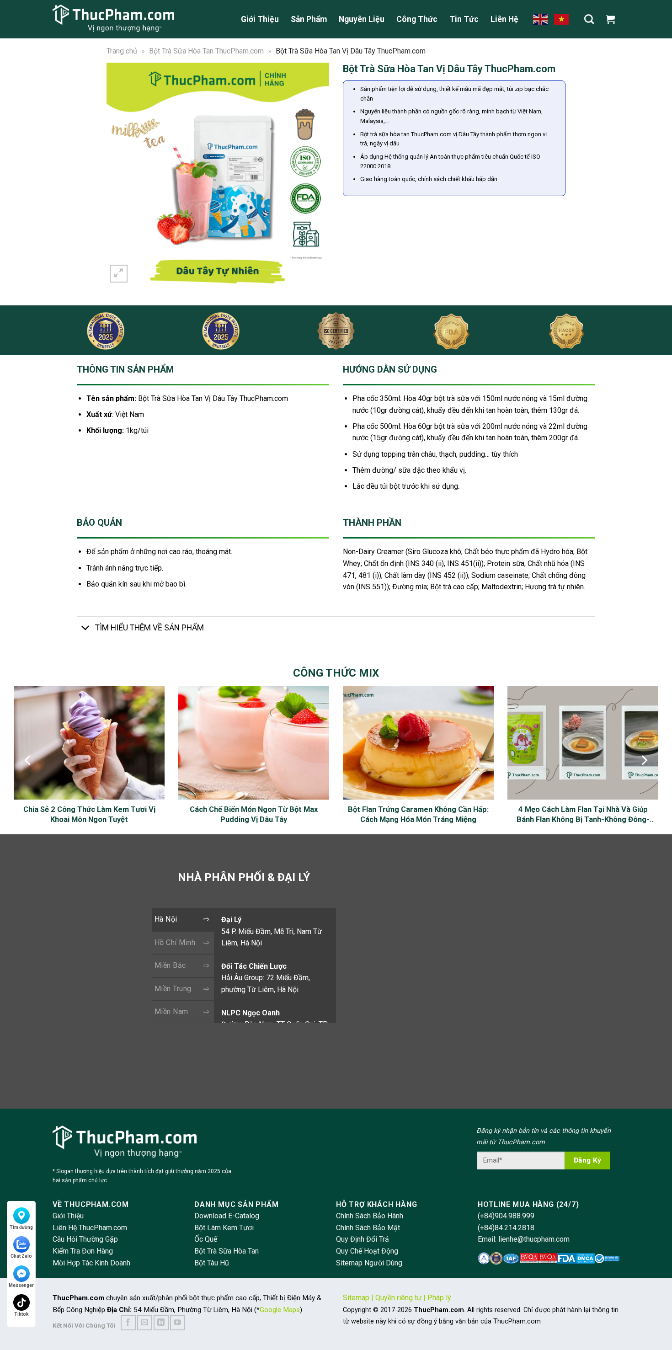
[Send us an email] (144, 1322)
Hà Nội (166, 919)
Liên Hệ (504, 19)
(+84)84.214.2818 (506, 1227)
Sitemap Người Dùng (369, 1263)
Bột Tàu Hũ (211, 1263)
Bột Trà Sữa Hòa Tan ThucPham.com (206, 51)
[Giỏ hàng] (612, 19)
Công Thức (416, 19)
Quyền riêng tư (398, 1297)
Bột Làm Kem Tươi (224, 1227)
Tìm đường (21, 1227)
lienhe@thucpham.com (534, 1239)
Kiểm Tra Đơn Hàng (83, 1251)
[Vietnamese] (561, 18)
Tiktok (21, 1314)
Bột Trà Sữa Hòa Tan (226, 1251)
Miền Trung (173, 988)
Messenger (21, 1285)
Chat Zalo (21, 1256)
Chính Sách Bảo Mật (368, 1227)
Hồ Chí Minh (175, 942)
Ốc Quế (205, 1239)
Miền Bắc (170, 965)
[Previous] (119, 173)
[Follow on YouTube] (177, 1322)
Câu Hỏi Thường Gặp (85, 1239)
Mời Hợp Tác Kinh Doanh (91, 1263)
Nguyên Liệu (361, 19)
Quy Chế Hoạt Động (367, 1251)
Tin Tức (464, 19)
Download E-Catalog (226, 1215)
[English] (540, 18)
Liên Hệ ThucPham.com (90, 1227)
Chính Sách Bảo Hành (369, 1215)
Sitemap (356, 1297)
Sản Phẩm (309, 19)
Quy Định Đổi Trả (362, 1239)
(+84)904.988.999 (506, 1215)
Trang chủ (122, 51)
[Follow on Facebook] (128, 1322)
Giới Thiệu (260, 19)
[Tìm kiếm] (589, 19)
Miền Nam (171, 1011)
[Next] (316, 173)
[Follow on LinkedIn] (161, 1322)
